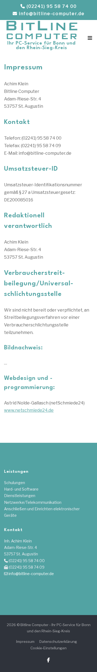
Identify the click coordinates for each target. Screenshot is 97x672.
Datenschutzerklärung (58, 641)
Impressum (25, 641)
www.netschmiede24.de (29, 410)
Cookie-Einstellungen (48, 648)
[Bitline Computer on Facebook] (48, 660)
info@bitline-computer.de (52, 13)
